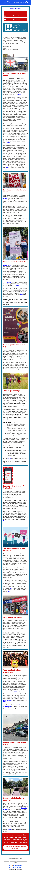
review (5, 198)
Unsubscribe (6, 861)
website (9, 282)
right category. (7, 700)
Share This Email (16, 12)
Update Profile (13, 861)
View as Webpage (15, 8)
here (19, 94)
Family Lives (7, 265)
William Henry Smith (12, 644)
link (7, 167)
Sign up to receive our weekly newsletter (15, 847)
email (6, 169)
